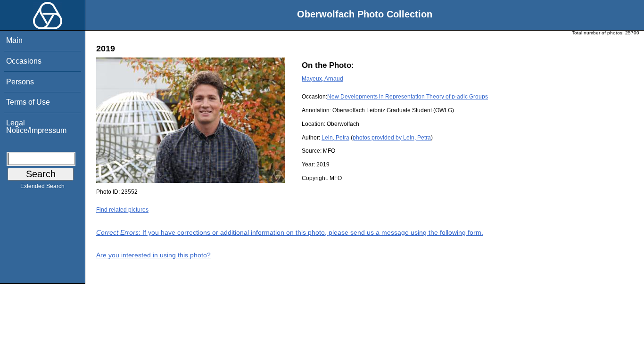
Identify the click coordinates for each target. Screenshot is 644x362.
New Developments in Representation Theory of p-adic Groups (407, 96)
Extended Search (42, 186)
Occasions (23, 61)
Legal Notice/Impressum (36, 126)
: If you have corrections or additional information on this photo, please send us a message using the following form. (289, 232)
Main (14, 40)
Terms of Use (28, 102)
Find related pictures (122, 209)
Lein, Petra (335, 137)
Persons (20, 82)
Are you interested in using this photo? (153, 255)
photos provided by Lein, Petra (392, 137)
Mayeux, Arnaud (322, 78)
